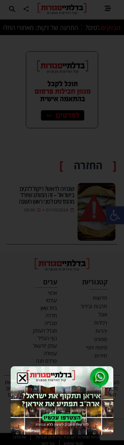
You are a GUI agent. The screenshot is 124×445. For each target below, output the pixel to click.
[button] (23, 378)
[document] (62, 222)
